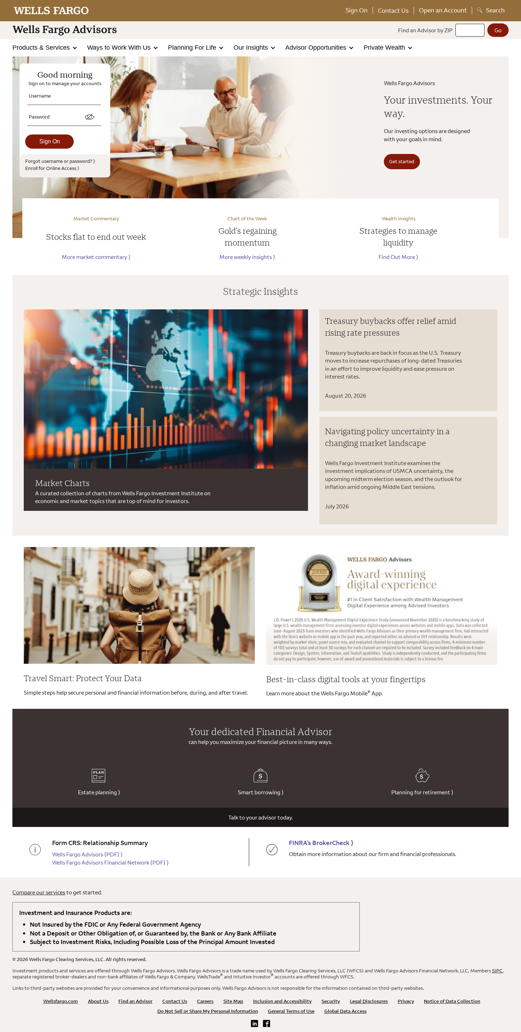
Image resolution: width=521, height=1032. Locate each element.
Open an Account (443, 10)
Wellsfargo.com (60, 1001)
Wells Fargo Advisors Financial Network (110, 862)
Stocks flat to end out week (96, 236)
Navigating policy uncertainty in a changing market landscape (387, 437)
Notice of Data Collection (452, 1001)
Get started (401, 161)
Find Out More (398, 256)
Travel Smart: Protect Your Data (83, 678)
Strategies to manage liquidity (398, 236)
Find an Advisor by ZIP (425, 30)
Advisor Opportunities (316, 47)
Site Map (233, 1001)
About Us (98, 1001)
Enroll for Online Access (52, 168)
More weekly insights (247, 256)
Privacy (406, 1001)
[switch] (90, 117)
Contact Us (393, 10)
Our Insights (252, 47)
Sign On (357, 10)
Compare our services (38, 892)
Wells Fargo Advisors (87, 854)
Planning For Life (193, 47)
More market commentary (96, 256)
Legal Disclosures (369, 1001)
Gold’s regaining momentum (247, 236)
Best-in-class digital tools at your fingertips (346, 679)
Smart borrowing (261, 792)
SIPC (497, 970)
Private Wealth (385, 47)
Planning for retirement (422, 792)
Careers (205, 1001)
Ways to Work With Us (119, 47)
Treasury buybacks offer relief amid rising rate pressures (390, 326)
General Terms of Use (291, 1011)
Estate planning (99, 792)
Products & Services (42, 47)
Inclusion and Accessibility (282, 1001)
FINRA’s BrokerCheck (321, 843)
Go (498, 30)
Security (330, 1001)
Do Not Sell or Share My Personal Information (207, 1011)
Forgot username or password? (60, 161)
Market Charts (62, 483)
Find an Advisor (135, 1001)
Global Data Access (345, 1011)
